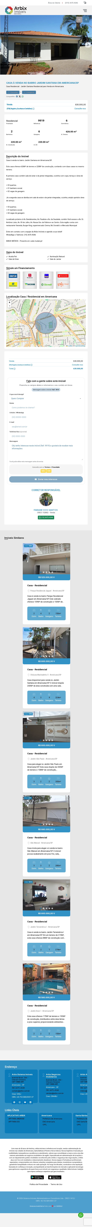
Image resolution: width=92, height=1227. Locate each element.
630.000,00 (80, 104)
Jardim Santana (27, 86)
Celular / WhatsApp (16, 412)
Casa (8, 86)
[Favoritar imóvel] (67, 546)
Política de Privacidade (39, 1184)
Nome (11, 403)
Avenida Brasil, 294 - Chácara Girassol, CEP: (20, 1080)
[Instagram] (19, 1102)
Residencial (15, 86)
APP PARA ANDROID (16, 1119)
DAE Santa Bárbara (84, 1122)
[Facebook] (14, 1102)
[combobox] (46, 398)
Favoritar (14, 92)
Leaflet (70, 346)
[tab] (79, 20)
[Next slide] (88, 45)
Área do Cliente (54, 3)
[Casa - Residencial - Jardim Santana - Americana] (22, 10)
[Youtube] (25, 1102)
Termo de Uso (56, 1184)
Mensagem (13, 441)
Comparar (30, 92)
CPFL (45, 1125)
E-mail (11, 422)
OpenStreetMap (80, 346)
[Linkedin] (30, 1102)
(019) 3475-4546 (71, 3)
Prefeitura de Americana (52, 1119)
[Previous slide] (4, 45)
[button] (85, 2)
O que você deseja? (16, 394)
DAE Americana (49, 1122)
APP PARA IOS (14, 1122)
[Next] (66, 558)
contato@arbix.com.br (21, 1091)
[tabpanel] (46, 45)
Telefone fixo (18, 432)
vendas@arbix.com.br (55, 1093)
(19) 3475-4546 (18, 1088)
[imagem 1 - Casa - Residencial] (46, 558)
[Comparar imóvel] (67, 549)
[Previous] (26, 558)
